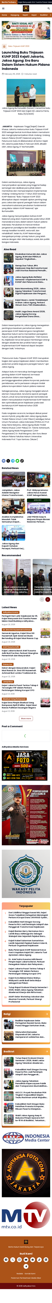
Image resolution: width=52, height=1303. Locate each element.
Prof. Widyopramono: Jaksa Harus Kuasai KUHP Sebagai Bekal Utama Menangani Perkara (37, 492)
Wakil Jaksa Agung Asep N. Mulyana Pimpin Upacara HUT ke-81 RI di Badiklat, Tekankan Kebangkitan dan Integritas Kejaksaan (30, 1118)
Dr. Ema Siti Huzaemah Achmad (17, 629)
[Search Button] (48, 8)
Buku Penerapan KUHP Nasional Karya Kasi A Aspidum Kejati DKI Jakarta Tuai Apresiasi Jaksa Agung (28, 952)
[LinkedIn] (46, 1259)
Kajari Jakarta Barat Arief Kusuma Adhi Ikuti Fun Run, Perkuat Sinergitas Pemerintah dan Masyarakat (20, 653)
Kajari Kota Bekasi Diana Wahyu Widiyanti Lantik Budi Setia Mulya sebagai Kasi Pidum (25, 980)
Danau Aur (7, 664)
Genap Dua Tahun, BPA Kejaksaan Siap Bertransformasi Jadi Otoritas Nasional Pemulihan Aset (31, 268)
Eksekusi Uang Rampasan (14, 699)
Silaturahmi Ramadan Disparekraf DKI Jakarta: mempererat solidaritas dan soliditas (29, 1034)
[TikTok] (39, 1259)
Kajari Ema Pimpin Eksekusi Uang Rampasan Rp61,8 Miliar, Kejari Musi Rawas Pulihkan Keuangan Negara (19, 705)
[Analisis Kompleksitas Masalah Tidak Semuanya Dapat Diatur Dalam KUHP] (13, 506)
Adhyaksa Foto (29, 1286)
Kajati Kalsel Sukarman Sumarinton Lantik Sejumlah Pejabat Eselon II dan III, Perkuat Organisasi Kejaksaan (28, 943)
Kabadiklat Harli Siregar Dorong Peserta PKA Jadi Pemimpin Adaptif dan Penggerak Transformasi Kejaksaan (28, 924)
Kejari (34, 15)
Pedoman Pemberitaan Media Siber (26, 1278)
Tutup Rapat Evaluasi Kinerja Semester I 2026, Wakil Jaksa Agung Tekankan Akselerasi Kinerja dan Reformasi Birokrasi (28, 990)
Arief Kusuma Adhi (11, 647)
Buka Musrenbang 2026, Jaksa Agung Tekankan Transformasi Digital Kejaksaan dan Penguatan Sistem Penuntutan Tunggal (31, 291)
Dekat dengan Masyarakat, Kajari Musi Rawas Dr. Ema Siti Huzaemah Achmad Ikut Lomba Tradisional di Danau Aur (19, 670)
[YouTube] (26, 1259)
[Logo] (26, 1242)
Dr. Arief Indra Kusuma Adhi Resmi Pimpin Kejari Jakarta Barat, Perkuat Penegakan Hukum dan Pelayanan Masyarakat (27, 962)
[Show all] (46, 1014)
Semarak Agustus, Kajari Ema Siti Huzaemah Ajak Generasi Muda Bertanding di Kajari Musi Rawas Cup (20, 636)
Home (4, 15)
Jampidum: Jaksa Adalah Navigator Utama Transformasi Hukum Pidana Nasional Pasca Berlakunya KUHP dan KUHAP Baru (13, 492)
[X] (8, 461)
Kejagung (15, 15)
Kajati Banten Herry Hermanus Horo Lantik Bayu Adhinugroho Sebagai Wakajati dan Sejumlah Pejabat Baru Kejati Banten (27, 934)
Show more (26, 718)
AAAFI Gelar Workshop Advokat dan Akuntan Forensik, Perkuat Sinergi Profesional (26, 999)
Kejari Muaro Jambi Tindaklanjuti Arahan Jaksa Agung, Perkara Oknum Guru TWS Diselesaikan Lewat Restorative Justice (31, 302)
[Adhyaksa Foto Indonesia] (26, 8)
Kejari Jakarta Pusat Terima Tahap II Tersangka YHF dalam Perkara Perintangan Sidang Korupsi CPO (20, 688)
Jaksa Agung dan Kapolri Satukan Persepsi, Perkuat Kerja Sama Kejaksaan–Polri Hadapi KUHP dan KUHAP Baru (13, 546)
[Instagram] (19, 1259)
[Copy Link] (22, 461)
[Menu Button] (3, 8)
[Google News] (32, 1259)
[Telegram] (13, 461)
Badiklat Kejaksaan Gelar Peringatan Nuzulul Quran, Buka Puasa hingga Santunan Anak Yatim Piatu (30, 1023)
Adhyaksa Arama (10, 612)
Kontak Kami (30, 1273)
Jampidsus (8, 681)
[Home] (4, 46)
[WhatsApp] (17, 461)
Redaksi (20, 1273)
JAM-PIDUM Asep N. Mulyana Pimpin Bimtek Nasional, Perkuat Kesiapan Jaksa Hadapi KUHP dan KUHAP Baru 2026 (38, 519)
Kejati (25, 15)
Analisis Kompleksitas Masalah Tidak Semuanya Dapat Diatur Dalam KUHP (12, 519)
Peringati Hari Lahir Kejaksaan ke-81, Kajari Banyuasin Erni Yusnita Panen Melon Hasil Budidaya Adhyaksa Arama (20, 618)
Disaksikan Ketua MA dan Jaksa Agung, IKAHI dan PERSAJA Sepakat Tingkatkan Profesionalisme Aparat (31, 256)
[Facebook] (3, 461)
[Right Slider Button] (49, 15)
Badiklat (44, 15)
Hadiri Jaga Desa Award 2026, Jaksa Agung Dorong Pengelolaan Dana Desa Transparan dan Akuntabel (30, 314)
